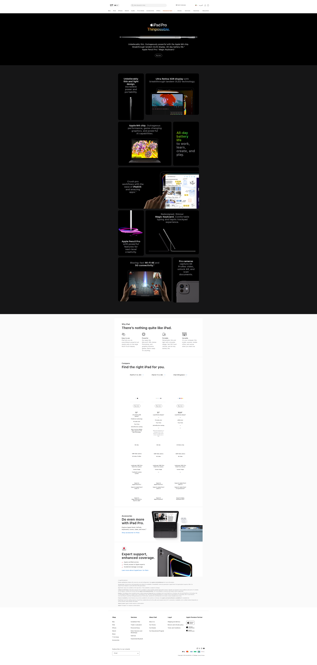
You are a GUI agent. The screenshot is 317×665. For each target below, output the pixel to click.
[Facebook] (197, 648)
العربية (201, 5)
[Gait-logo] (114, 5)
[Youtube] (204, 648)
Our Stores (152, 625)
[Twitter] (199, 648)
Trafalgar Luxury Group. (199, 655)
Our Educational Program (156, 631)
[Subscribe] (138, 653)
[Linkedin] (201, 648)
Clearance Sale (167, 10)
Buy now (158, 55)
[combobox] (148, 5)
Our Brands (152, 628)
